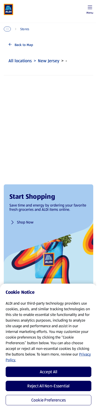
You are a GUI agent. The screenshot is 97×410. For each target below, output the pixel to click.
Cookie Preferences (48, 400)
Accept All (48, 372)
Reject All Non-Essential (48, 386)
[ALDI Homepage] (8, 9)
